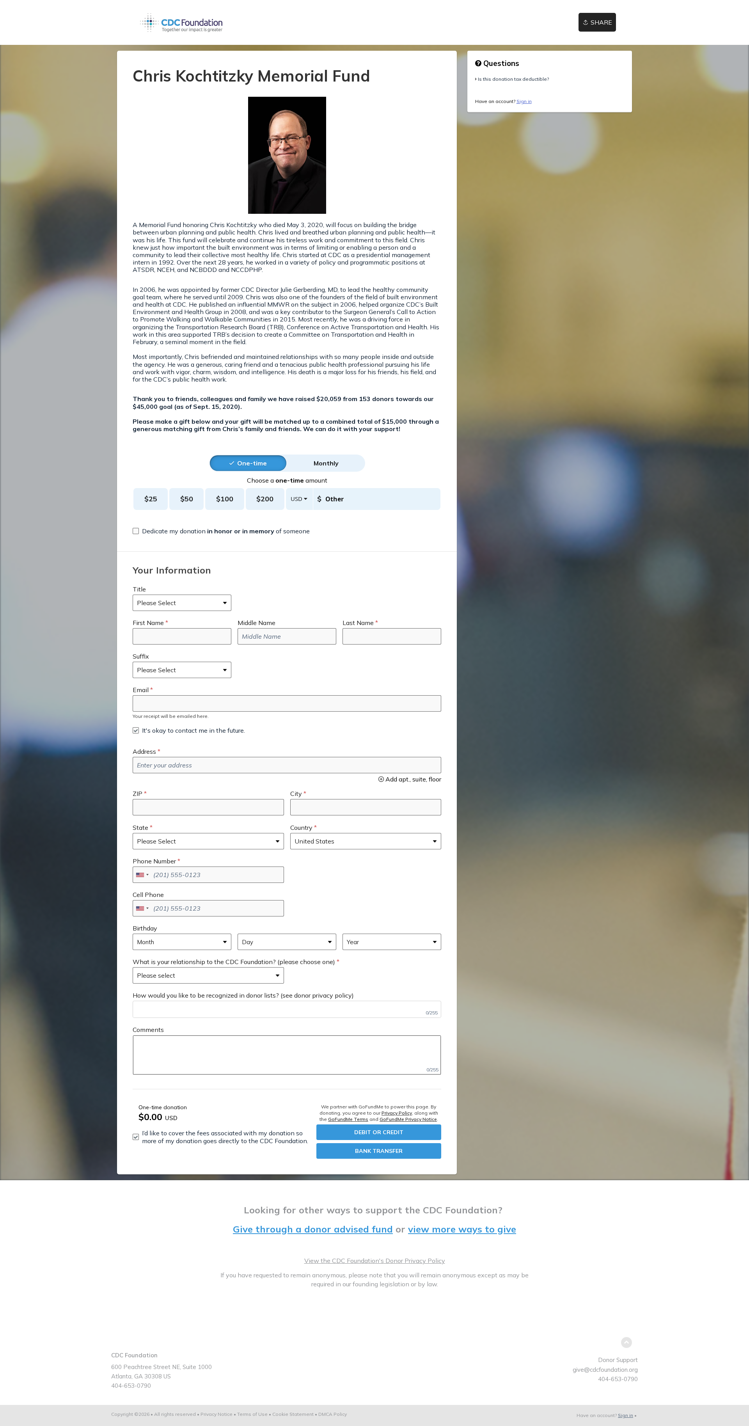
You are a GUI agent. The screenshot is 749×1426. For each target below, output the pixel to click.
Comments (148, 1030)
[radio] (252, 463)
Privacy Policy (397, 1113)
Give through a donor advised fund (313, 1229)
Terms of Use (252, 1414)
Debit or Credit (378, 1132)
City (296, 793)
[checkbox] (221, 531)
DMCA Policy (332, 1414)
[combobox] (142, 875)
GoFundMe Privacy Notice (408, 1119)
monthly (326, 463)
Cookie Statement (293, 1414)
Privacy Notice (217, 1414)
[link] (181, 22)
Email (141, 690)
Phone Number (154, 861)
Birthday (145, 928)
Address (144, 751)
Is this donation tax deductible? (513, 79)
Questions (500, 63)
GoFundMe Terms (348, 1119)
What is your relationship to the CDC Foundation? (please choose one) (234, 962)
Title (139, 589)
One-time (252, 463)
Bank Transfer (379, 1150)
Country (301, 827)
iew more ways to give (464, 1229)
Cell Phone (148, 895)
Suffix (141, 656)
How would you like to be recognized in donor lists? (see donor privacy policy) (243, 995)
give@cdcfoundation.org (605, 1369)
